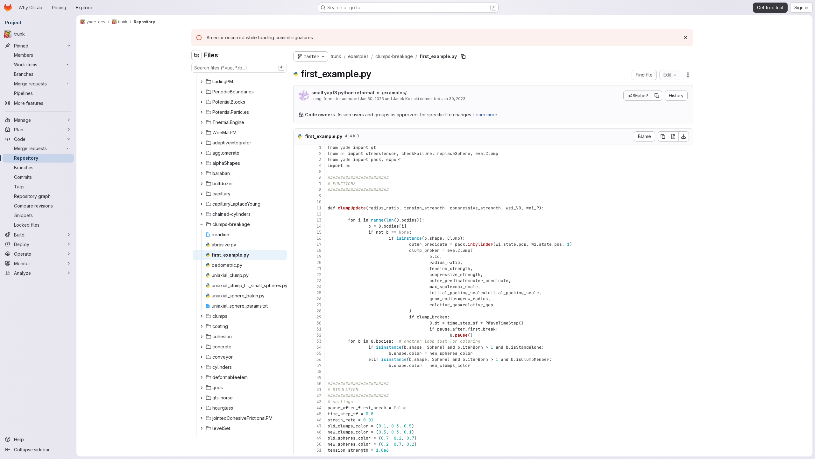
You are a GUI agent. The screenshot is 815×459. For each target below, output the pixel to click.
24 (319, 286)
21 (319, 268)
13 (319, 220)
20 (319, 262)
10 (319, 202)
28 (319, 311)
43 (319, 401)
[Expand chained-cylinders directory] (201, 214)
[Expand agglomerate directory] (201, 153)
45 (319, 414)
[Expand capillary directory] (201, 194)
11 (319, 208)
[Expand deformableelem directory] (201, 377)
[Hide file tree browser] (196, 55)
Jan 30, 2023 (372, 98)
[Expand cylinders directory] (201, 367)
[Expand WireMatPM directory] (201, 132)
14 (319, 226)
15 (319, 232)
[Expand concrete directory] (201, 347)
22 (319, 274)
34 (319, 347)
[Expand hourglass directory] (201, 408)
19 (319, 256)
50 (319, 444)
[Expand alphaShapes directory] (201, 163)
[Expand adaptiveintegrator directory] (201, 143)
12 (319, 214)
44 (319, 408)
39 (319, 377)
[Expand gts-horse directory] (201, 398)
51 (319, 450)
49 (319, 438)
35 (319, 353)
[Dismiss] (685, 37)
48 (319, 432)
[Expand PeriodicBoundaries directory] (201, 92)
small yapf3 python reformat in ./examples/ (359, 92)
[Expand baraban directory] (201, 173)
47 (319, 426)
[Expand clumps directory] (201, 316)
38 (319, 371)
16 (319, 238)
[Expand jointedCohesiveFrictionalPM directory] (201, 418)
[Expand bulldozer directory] (201, 183)
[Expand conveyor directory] (201, 357)
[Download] (684, 136)
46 (319, 420)
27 (319, 305)
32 (319, 335)
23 (319, 280)
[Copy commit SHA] (657, 96)
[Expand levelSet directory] (201, 428)
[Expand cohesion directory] (201, 336)
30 (319, 323)
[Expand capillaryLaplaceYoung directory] (201, 204)
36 (319, 359)
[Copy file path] (463, 56)
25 (319, 292)
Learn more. (485, 114)
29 (319, 317)
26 (319, 299)
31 (319, 329)
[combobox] (239, 68)
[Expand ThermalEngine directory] (201, 122)
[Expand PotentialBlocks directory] (201, 102)
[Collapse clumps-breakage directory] (201, 224)
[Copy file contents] (663, 136)
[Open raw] (673, 136)
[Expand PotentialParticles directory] (201, 112)
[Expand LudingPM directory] (201, 81)
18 (319, 250)
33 (319, 341)
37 (319, 365)
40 (319, 383)
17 (319, 244)
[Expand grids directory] (201, 387)
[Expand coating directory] (201, 326)
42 (319, 395)
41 (319, 389)
